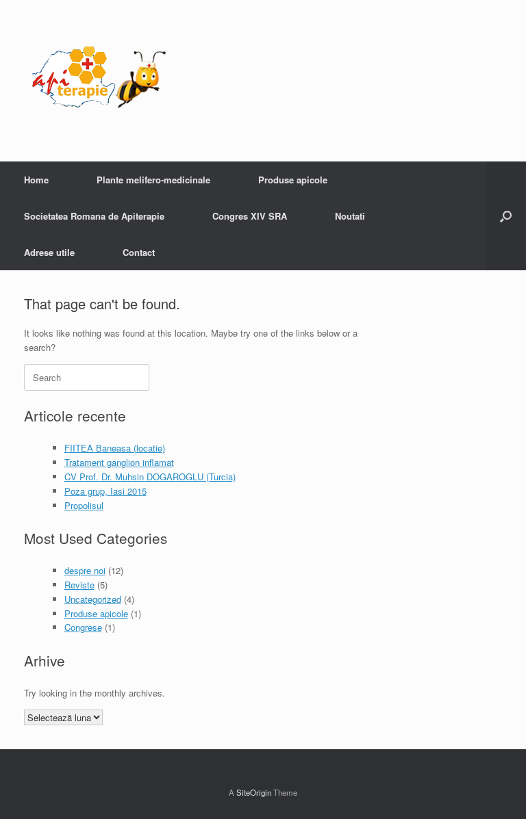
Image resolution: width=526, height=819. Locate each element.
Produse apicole (292, 179)
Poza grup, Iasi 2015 (105, 490)
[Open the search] (506, 215)
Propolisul (83, 505)
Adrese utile (49, 252)
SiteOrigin (253, 792)
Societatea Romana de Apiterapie (94, 215)
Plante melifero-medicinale (153, 179)
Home (36, 179)
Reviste (79, 584)
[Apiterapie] (99, 81)
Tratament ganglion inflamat (119, 462)
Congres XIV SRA (249, 215)
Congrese (83, 627)
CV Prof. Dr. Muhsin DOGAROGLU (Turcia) (150, 476)
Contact (139, 252)
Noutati (350, 215)
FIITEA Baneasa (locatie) (114, 447)
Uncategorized (92, 599)
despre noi (84, 570)
